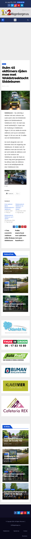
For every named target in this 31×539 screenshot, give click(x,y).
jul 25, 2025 (9, 290)
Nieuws (6, 282)
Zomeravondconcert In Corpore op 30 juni (15, 492)
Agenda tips (7, 489)
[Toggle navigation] (15, 20)
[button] (28, 20)
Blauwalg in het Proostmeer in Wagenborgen (12, 287)
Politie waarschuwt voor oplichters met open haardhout (20, 235)
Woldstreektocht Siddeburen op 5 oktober (9, 217)
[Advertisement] (15, 38)
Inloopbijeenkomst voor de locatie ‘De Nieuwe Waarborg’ (14, 268)
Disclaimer (24, 536)
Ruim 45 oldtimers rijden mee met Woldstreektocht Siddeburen (15, 74)
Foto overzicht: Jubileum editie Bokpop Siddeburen (10, 235)
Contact (25, 531)
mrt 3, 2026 (9, 271)
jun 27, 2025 (9, 496)
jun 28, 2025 (9, 309)
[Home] (2, 19)
